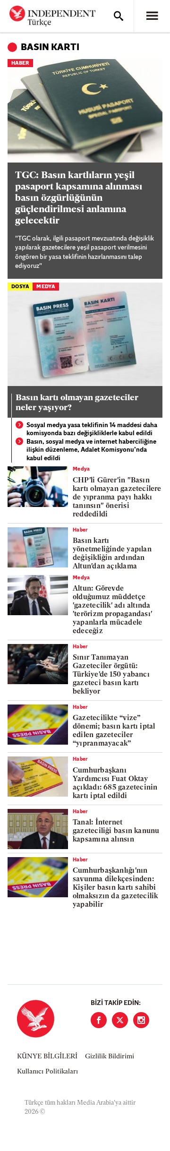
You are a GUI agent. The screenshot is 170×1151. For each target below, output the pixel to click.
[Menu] (152, 16)
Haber (20, 63)
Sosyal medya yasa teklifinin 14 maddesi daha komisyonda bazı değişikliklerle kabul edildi (91, 430)
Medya (45, 287)
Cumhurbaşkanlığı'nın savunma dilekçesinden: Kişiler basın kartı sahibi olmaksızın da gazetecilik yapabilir (115, 888)
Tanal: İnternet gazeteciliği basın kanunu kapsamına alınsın (116, 831)
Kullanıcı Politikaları (47, 1071)
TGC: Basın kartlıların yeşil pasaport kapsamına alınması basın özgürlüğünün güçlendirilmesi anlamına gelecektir (78, 198)
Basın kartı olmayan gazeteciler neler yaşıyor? (77, 403)
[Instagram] (141, 1020)
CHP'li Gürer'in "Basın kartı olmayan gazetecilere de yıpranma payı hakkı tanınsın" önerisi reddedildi (117, 497)
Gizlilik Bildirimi (109, 1056)
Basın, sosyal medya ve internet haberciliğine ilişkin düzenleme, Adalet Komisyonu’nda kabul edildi (91, 450)
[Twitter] (120, 1020)
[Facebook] (99, 1020)
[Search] (118, 16)
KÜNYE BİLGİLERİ (47, 1056)
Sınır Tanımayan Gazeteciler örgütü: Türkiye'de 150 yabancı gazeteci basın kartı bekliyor (111, 675)
